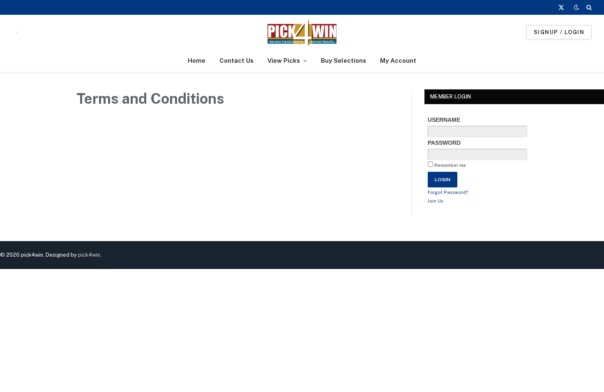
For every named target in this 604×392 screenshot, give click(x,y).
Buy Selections (343, 60)
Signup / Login (559, 32)
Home (196, 60)
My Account (398, 60)
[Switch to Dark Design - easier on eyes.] (576, 7)
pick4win (89, 255)
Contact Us (236, 60)
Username (444, 119)
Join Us (435, 200)
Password (444, 142)
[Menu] (16, 32)
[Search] (588, 7)
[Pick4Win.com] (302, 32)
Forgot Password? (448, 192)
